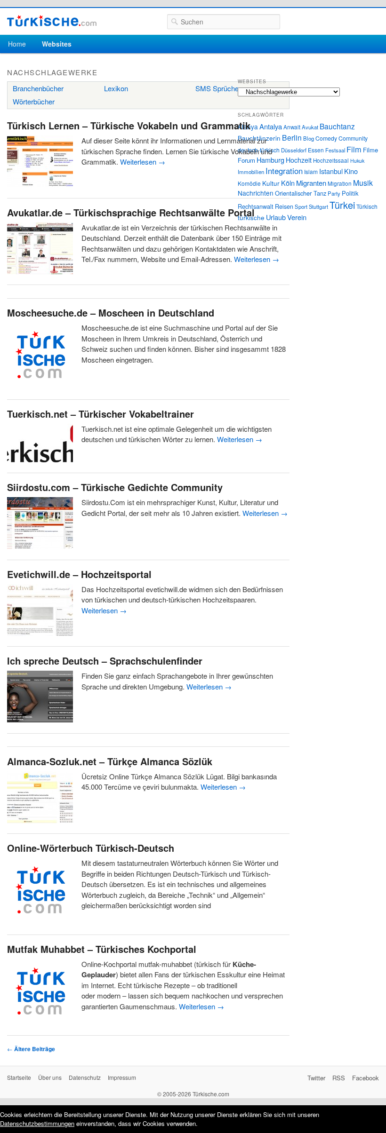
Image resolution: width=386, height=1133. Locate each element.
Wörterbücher (34, 101)
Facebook (365, 1077)
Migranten (311, 183)
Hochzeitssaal (331, 160)
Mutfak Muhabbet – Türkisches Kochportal (101, 949)
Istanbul (331, 171)
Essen (316, 150)
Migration (340, 183)
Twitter (316, 1077)
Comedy (326, 138)
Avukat (310, 127)
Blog (308, 138)
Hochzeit (299, 160)
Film (354, 149)
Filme (370, 149)
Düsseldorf (293, 150)
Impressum (122, 1077)
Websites (57, 43)
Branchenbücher (38, 88)
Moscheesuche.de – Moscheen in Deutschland (110, 312)
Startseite (19, 1077)
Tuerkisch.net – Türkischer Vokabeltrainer (100, 413)
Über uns (50, 1077)
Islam (311, 171)
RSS (338, 1077)
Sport (301, 206)
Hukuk (357, 160)
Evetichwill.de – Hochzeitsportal (79, 574)
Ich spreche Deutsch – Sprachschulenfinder (104, 660)
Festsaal (335, 150)
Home (17, 43)
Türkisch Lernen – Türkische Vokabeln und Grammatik (128, 125)
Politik (350, 193)
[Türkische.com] (51, 21)
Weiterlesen (142, 161)
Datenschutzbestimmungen (37, 1123)
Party (334, 193)
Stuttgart (318, 206)
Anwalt (291, 127)
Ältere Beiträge (31, 1049)
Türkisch (367, 206)
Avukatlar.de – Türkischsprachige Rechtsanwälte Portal (131, 212)
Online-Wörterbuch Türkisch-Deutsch (90, 848)
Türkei (342, 205)
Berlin (292, 137)
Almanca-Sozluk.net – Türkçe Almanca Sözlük (109, 761)
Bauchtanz (337, 126)
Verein (296, 217)
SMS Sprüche (217, 88)
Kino (351, 171)
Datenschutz (85, 1077)
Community (353, 138)
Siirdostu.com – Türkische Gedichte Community (115, 487)
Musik (363, 182)
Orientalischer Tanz (300, 193)
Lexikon (116, 88)
